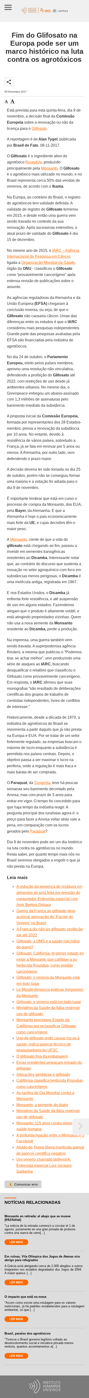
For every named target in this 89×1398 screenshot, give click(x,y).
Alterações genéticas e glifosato (43, 1075)
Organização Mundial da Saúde (48, 263)
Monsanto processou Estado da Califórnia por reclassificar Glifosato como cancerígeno (46, 1026)
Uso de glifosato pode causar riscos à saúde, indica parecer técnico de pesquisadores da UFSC (48, 1044)
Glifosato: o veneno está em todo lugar (48, 1002)
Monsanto (49, 168)
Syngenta (42, 783)
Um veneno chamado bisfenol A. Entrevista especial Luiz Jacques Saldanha (44, 1165)
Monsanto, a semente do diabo (42, 1105)
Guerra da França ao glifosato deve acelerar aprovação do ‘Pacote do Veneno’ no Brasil (46, 917)
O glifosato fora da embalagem (42, 1056)
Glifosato (39, 128)
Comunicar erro (23, 1184)
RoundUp (33, 162)
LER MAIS (16, 1242)
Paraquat (37, 831)
